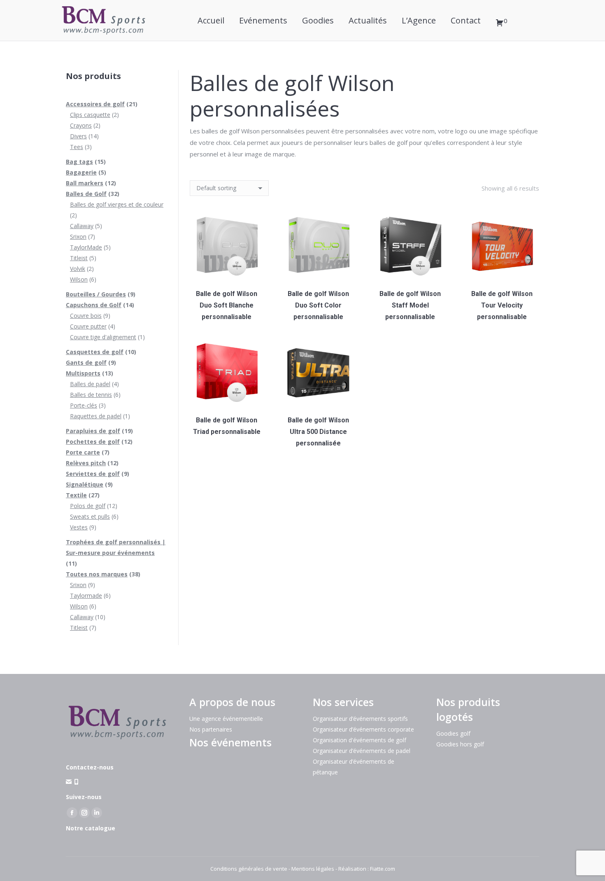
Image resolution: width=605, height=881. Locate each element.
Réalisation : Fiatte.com (366, 868)
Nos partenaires (210, 729)
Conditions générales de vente (248, 868)
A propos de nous (232, 702)
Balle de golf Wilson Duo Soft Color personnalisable (318, 305)
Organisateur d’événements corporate (363, 729)
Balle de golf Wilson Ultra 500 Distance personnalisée (318, 431)
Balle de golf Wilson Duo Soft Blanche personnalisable (226, 305)
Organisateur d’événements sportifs (360, 719)
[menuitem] (211, 20)
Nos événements (230, 742)
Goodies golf (453, 733)
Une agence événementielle (226, 719)
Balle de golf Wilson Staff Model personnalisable (410, 305)
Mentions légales (312, 868)
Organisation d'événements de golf (359, 740)
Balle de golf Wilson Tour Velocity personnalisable (502, 305)
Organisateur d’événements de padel (361, 751)
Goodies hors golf (460, 744)
